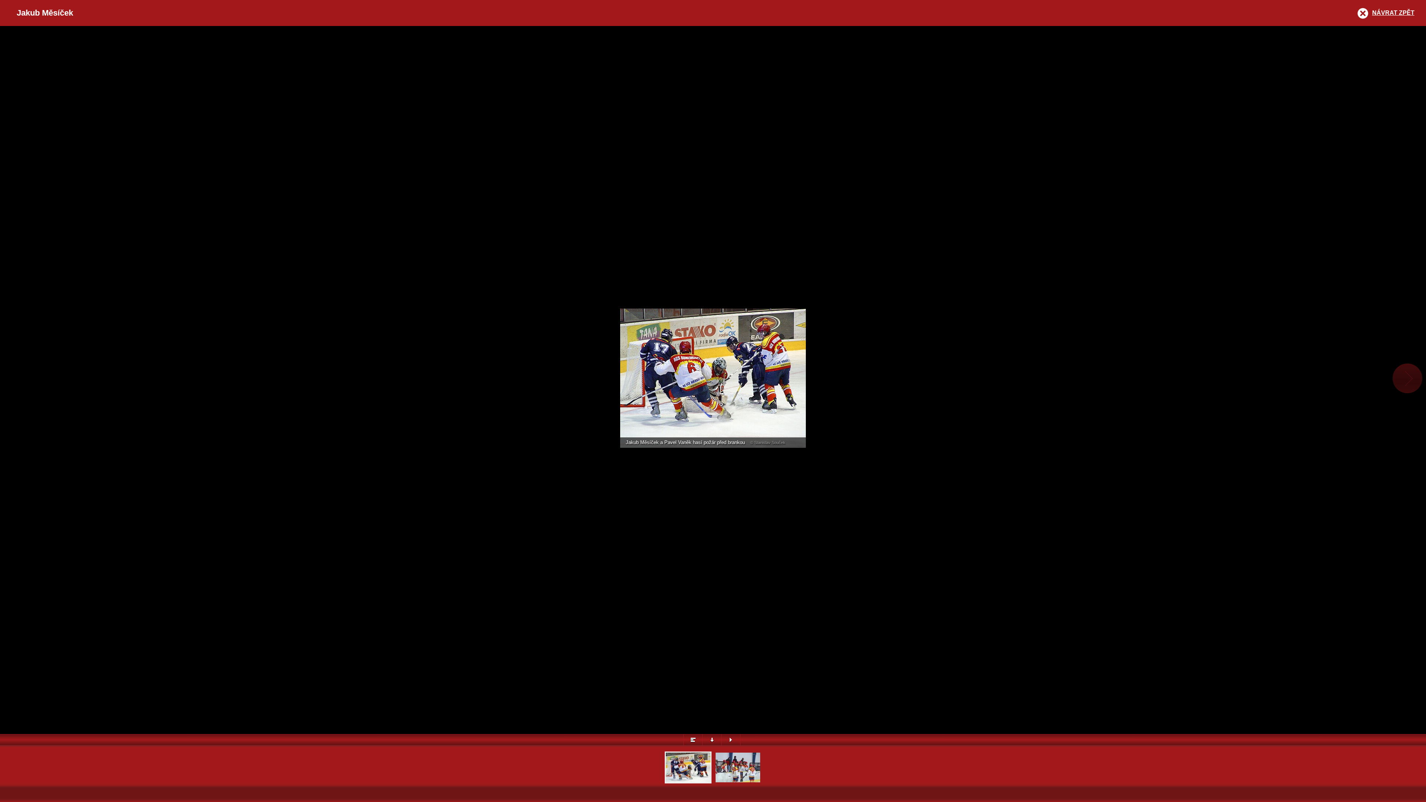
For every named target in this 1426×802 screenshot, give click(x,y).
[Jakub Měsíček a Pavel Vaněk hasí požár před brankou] (688, 781)
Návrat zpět (1393, 13)
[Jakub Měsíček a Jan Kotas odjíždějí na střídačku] (737, 781)
